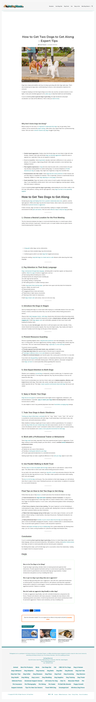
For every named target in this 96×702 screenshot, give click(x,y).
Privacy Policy (75, 694)
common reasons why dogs (41, 130)
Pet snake (52, 684)
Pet (83, 681)
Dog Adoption (28, 670)
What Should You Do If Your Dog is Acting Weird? (65, 640)
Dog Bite (59, 670)
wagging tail (25, 320)
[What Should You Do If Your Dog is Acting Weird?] (66, 633)
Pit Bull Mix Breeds (64, 684)
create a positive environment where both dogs (53, 384)
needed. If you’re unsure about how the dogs (49, 519)
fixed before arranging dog (61, 404)
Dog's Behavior (16, 670)
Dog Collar (26, 674)
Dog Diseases (37, 674)
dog (41, 167)
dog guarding (34, 358)
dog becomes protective (47, 340)
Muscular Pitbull (73, 681)
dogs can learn (28, 361)
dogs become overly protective (55, 173)
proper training (41, 128)
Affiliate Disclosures (63, 694)
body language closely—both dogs (38, 316)
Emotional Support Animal (33, 681)
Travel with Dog (50, 687)
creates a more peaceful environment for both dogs (51, 428)
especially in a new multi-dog (56, 344)
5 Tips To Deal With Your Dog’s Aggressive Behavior (48, 640)
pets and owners (37, 209)
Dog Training (70, 677)
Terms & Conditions (83, 694)
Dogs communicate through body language (33, 271)
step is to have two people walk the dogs (37, 467)
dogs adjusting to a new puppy (48, 177)
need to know (55, 98)
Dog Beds (50, 670)
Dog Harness (81, 674)
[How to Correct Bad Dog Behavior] (30, 633)
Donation (51, 6)
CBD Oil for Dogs (65, 667)
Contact (56, 694)
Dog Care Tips (15, 674)
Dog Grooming (69, 674)
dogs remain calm (30, 298)
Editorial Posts (17, 681)
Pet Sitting (42, 684)
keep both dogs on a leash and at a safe (43, 257)
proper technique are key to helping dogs (39, 526)
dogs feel (45, 254)
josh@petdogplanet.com (49, 661)
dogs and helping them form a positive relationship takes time (46, 201)
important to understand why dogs (48, 126)
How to (62, 681)
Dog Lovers (35, 677)
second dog (39, 373)
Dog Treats (81, 677)
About (69, 694)
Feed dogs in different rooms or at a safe (34, 353)
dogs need (27, 440)
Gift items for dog (51, 681)
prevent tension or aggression (37, 204)
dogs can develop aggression (53, 155)
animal (63, 442)
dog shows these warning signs (34, 285)
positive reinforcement (68, 542)
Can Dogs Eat (59, 6)
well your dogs (57, 455)
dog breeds (42, 160)
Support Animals (17, 687)
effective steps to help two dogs (58, 209)
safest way (48, 94)
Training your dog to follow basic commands (33, 416)
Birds (37, 667)
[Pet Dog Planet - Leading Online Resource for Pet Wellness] (13, 6)
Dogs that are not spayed (28, 397)
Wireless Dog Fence (78, 687)
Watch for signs (31, 273)
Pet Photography (30, 684)
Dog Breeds (69, 670)
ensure (39, 494)
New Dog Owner (85, 6)
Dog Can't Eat (80, 670)
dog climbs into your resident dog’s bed (37, 425)
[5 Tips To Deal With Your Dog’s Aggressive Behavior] (48, 633)
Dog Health (15, 677)
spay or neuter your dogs (45, 399)
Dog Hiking (25, 677)
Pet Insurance (17, 684)
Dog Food (66, 6)
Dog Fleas (48, 674)
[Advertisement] (48, 23)
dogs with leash (41, 497)
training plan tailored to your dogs (37, 451)
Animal (15, 667)
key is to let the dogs (29, 479)
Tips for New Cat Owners (34, 687)
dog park (27, 248)
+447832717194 (49, 662)
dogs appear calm (37, 320)
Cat (71, 6)
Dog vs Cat (77, 6)
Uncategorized (63, 687)
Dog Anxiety (40, 670)
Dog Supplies (58, 677)
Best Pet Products (27, 667)
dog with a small (51, 472)
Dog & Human (78, 667)
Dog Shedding (47, 677)
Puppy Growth (78, 684)
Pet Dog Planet (30, 694)
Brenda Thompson (42, 44)
